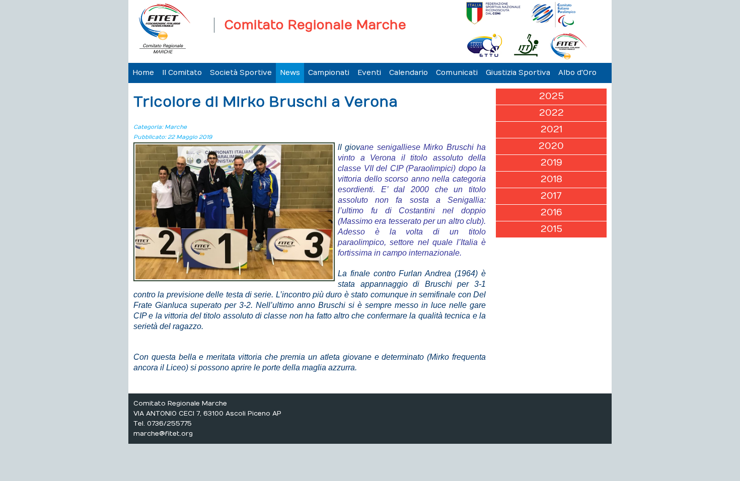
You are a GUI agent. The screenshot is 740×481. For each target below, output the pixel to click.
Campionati (328, 72)
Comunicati (457, 72)
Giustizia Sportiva (518, 72)
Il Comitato (182, 72)
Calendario (408, 72)
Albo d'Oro (577, 72)
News (290, 72)
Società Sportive (241, 72)
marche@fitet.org (163, 434)
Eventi (369, 72)
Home (143, 72)
